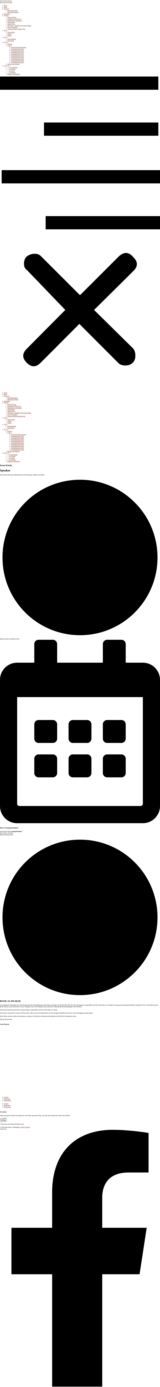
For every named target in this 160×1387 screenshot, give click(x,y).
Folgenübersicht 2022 (17, 54)
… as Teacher (11, 69)
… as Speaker (11, 72)
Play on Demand (12, 27)
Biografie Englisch (12, 12)
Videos (9, 34)
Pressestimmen (11, 39)
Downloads (10, 41)
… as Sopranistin (12, 67)
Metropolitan (11, 22)
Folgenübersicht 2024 (17, 51)
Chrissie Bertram (25, 1127)
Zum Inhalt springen (6, 1)
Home (5, 5)
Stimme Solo (11, 24)
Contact (6, 1097)
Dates (5, 7)
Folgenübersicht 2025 (17, 49)
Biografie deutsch (12, 10)
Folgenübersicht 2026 (17, 62)
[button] (80, 234)
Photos (9, 36)
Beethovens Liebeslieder (14, 20)
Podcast (9, 44)
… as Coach (11, 71)
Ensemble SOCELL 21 (14, 19)
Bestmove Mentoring (13, 74)
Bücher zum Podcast (13, 64)
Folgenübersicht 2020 (17, 57)
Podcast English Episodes (18, 47)
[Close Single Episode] (14, 1039)
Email (2, 1119)
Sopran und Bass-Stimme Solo (16, 29)
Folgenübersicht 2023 (17, 52)
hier (23, 1124)
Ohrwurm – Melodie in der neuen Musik (19, 25)
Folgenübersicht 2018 (17, 61)
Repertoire (7, 14)
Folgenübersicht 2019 (17, 59)
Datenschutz (7, 1100)
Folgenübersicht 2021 (17, 56)
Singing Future (11, 17)
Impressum (7, 1099)
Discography (11, 32)
